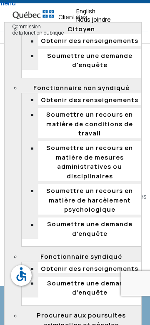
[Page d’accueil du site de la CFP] (33, 10)
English (85, 11)
